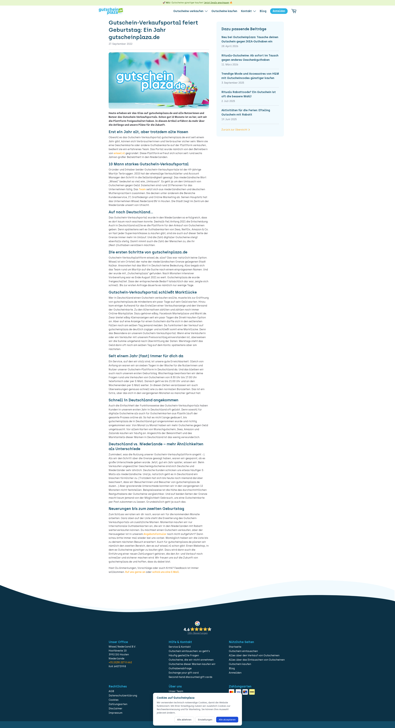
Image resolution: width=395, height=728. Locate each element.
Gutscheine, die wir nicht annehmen (191, 659)
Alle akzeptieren (227, 719)
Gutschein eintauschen (243, 651)
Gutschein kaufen (240, 664)
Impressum (115, 712)
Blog (232, 668)
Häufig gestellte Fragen (184, 655)
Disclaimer (115, 708)
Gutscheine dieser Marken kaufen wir (192, 664)
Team (142, 189)
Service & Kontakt (180, 646)
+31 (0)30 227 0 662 (120, 662)
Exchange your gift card (184, 672)
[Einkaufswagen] (293, 11)
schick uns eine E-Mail (165, 572)
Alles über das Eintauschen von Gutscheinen (257, 659)
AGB (111, 691)
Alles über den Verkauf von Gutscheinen (254, 655)
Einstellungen (205, 719)
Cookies (113, 699)
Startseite (235, 646)
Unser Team (176, 691)
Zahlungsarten (118, 704)
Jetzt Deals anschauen (216, 2)
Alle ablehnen (184, 719)
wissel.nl (119, 153)
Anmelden (235, 672)
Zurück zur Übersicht (234, 129)
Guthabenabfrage (180, 668)
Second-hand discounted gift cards (190, 677)
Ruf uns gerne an (135, 572)
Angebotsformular (154, 534)
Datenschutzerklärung (123, 695)
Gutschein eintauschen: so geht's (189, 651)
